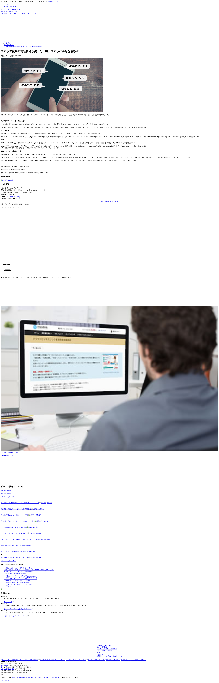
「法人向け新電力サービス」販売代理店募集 (14, 533)
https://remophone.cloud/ (13, 196)
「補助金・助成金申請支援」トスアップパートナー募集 (18, 521)
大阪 (2, 669)
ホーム (6, 41)
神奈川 (6, 665)
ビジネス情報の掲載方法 (104, 650)
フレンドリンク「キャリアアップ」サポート (17, 609)
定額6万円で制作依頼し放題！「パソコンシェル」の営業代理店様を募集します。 (29, 570)
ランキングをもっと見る (8, 497)
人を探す (7, 4)
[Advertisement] (109, 27)
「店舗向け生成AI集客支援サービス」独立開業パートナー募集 (20, 503)
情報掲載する (5, 13)
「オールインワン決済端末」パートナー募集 (17, 584)
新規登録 (16, 13)
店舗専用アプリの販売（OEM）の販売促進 (17, 580)
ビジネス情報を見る (10, 6)
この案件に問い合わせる (110, 201)
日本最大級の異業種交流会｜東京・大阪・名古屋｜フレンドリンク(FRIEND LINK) (36, 677)
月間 (5, 490)
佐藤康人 (49, 503)
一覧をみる (7, 586)
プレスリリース (9, 45)
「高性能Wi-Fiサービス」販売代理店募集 (16, 582)
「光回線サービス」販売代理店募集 (15, 573)
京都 (9, 669)
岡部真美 (10, 180)
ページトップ (5, 680)
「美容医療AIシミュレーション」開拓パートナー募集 (20, 579)
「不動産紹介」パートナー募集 (10, 545)
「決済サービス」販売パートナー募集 (15, 575)
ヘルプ (11, 13)
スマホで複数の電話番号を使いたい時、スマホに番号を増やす (23, 46)
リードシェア (8, 602)
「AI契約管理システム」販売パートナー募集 (14, 515)
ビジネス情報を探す (102, 647)
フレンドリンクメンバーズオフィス (16, 616)
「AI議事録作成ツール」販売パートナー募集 (14, 557)
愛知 (2, 667)
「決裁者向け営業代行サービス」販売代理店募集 (16, 509)
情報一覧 (7, 43)
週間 (2, 490)
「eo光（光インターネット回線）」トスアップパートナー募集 (20, 539)
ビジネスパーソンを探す (104, 645)
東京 (2, 665)
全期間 (9, 490)
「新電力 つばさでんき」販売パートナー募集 (18, 568)
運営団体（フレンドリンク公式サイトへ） (109, 656)
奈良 (13, 669)
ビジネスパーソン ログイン (28, 13)
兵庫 (5, 669)
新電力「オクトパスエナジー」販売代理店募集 (18, 571)
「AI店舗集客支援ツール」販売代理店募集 (14, 527)
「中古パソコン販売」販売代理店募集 (12, 551)
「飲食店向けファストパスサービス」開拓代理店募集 (20, 577)
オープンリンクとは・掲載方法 (107, 649)
